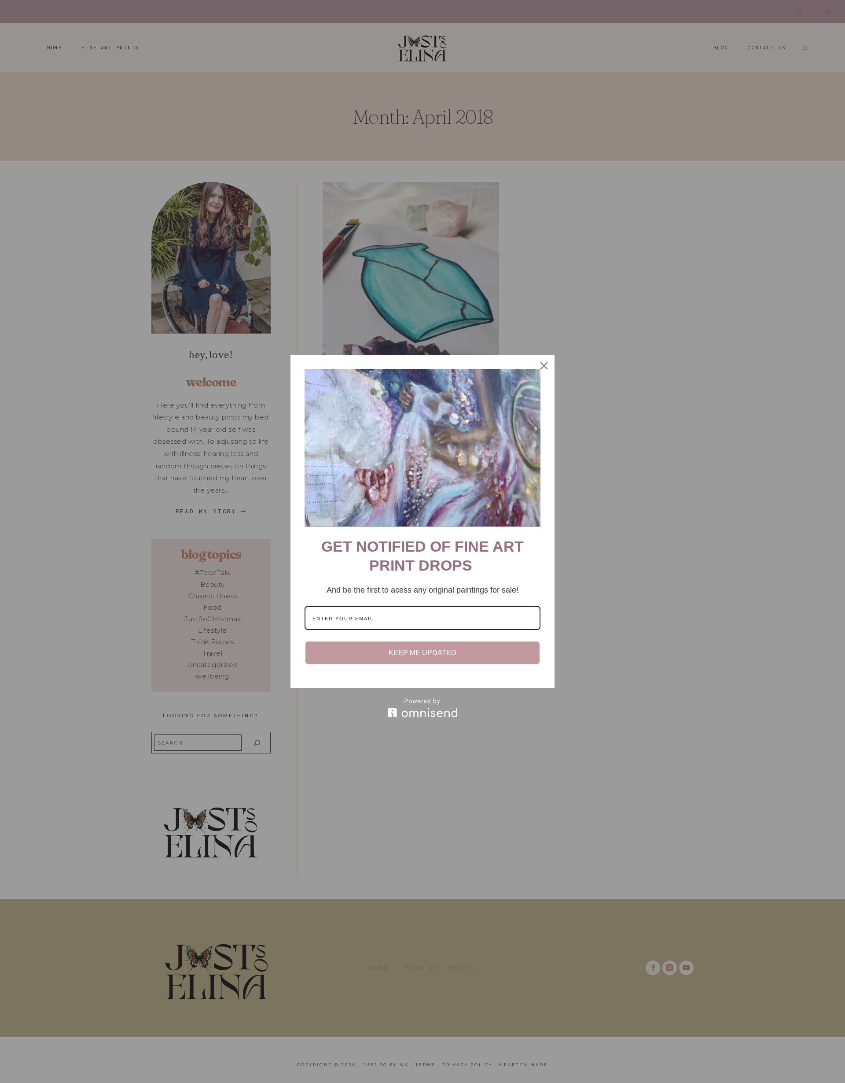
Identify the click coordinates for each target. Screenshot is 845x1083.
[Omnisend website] (422, 708)
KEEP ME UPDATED (422, 652)
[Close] (544, 365)
